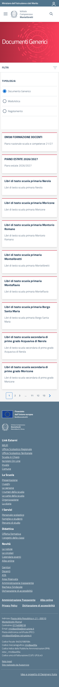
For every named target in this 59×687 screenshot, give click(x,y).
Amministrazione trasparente (18, 583)
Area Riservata (10, 579)
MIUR (5, 445)
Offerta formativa (11, 534)
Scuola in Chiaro (10, 457)
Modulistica (14, 101)
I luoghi (6, 484)
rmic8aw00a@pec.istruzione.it (16, 635)
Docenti (6, 571)
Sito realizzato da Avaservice (15, 664)
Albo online (8, 561)
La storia (6, 503)
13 (44, 395)
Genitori (6, 567)
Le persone (8, 488)
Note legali (7, 661)
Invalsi (5, 465)
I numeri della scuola (13, 492)
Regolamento (15, 111)
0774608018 (19, 625)
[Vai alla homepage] (14, 14)
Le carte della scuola (13, 496)
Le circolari (7, 553)
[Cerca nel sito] (51, 14)
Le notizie (7, 549)
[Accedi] (54, 3)
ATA (4, 575)
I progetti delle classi (13, 538)
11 (32, 395)
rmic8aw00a (31, 645)
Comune (6, 469)
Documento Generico (19, 91)
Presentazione (10, 480)
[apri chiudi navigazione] (6, 14)
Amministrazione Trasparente (18, 600)
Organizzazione (10, 500)
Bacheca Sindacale (12, 587)
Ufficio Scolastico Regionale (17, 449)
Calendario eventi (11, 557)
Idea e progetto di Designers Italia (39, 674)
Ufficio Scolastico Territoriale (17, 453)
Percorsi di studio (11, 523)
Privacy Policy (9, 605)
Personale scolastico (13, 515)
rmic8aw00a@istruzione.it (21, 628)
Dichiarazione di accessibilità (17, 591)
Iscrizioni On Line (11, 461)
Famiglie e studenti (12, 519)
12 (38, 395)
